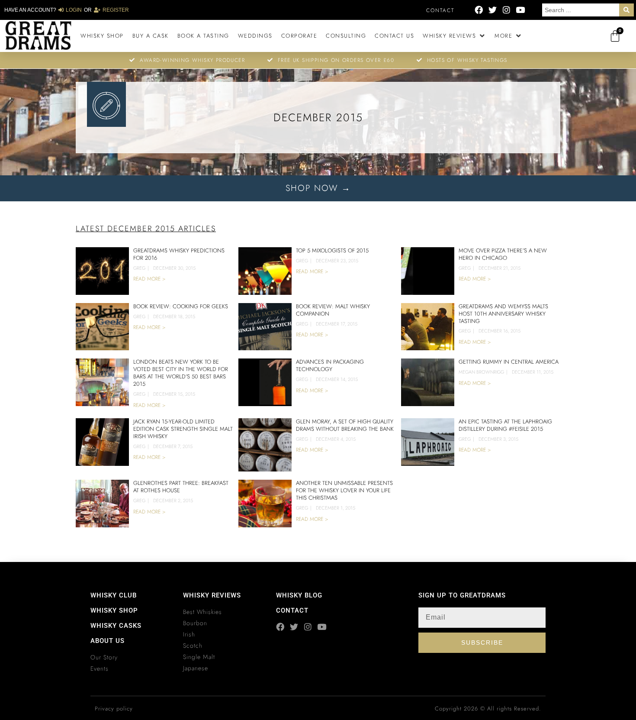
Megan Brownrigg (481, 371)
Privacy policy (114, 708)
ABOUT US (107, 641)
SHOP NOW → (318, 188)
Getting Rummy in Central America (509, 362)
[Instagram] (506, 10)
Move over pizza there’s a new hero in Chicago (503, 254)
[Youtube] (520, 10)
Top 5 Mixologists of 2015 (332, 250)
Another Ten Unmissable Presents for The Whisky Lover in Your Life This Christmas (344, 490)
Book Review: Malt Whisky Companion (333, 310)
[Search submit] (626, 9)
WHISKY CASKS (115, 626)
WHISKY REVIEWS (212, 595)
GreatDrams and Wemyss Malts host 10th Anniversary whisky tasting (503, 313)
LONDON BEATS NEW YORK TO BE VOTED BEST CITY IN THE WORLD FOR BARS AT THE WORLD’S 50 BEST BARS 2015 (180, 373)
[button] (454, 35)
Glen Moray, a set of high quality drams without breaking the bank (345, 425)
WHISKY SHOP (114, 610)
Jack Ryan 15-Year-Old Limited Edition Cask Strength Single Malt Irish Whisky (183, 428)
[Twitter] (492, 10)
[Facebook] (479, 10)
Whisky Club (113, 595)
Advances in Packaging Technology (330, 365)
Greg (139, 268)
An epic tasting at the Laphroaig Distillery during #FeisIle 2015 (505, 425)
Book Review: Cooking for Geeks (180, 306)
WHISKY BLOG (299, 595)
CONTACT (292, 610)
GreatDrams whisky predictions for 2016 (179, 254)
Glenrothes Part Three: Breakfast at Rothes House (180, 486)
